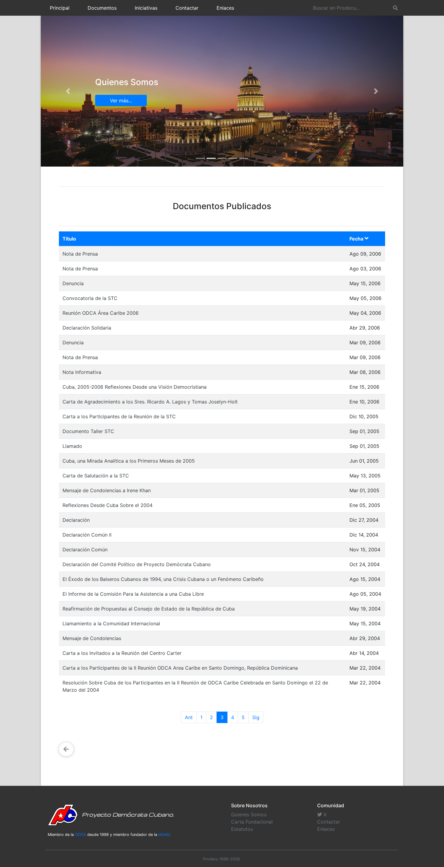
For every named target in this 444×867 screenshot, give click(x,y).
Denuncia (73, 283)
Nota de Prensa (80, 254)
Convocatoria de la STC (90, 298)
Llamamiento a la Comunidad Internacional (111, 623)
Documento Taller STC (88, 431)
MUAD (163, 834)
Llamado (72, 446)
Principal (59, 8)
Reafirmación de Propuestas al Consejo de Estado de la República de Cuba (149, 609)
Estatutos (242, 829)
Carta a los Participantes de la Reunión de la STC (119, 416)
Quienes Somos (248, 814)
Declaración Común (85, 550)
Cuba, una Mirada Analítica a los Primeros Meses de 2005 (129, 461)
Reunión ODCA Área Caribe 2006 (101, 313)
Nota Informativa (82, 372)
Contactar (186, 8)
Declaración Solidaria (87, 328)
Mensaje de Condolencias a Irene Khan (107, 490)
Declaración (76, 520)
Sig (255, 717)
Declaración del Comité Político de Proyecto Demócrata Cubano (137, 564)
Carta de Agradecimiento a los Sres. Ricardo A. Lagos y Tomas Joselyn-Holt (150, 402)
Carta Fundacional (252, 822)
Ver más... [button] (121, 100)
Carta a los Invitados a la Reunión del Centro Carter (122, 653)
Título (69, 239)
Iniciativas (146, 8)
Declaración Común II (87, 535)
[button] (68, 91)
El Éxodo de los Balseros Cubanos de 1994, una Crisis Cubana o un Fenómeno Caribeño (163, 579)
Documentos (102, 8)
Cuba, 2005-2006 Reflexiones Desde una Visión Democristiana (135, 387)
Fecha (357, 239)
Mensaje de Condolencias (92, 638)
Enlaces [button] (225, 8)
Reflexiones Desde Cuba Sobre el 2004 (108, 505)
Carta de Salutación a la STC (96, 476)
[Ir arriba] (437, 833)
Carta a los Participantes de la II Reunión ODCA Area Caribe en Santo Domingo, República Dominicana (180, 668)
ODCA (80, 834)
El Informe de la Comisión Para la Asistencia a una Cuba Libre (133, 594)
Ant (189, 717)
